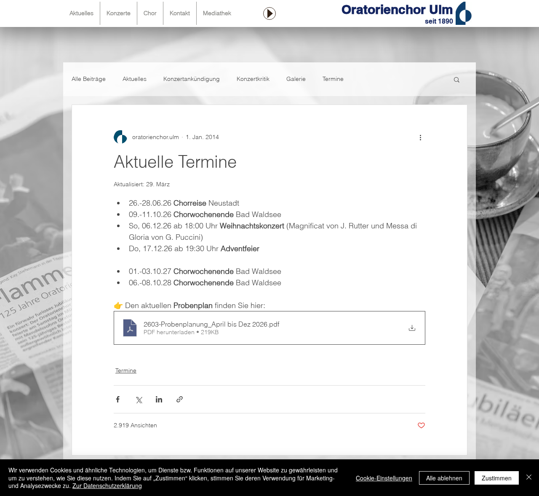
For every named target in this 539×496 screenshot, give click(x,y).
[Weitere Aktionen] (420, 137)
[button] (457, 79)
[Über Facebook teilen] (118, 399)
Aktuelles (135, 79)
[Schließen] (529, 477)
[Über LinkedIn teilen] (159, 399)
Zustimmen (497, 478)
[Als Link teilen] (180, 399)
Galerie (296, 79)
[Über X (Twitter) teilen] (138, 399)
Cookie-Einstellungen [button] (384, 478)
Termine (333, 79)
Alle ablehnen (444, 478)
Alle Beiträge (89, 79)
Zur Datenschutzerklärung (107, 485)
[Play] (269, 13)
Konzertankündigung (191, 79)
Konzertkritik (253, 79)
